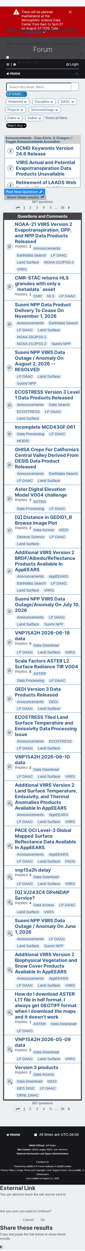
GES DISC (26, 1088)
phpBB (29, 1166)
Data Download (46, 645)
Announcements (46, 248)
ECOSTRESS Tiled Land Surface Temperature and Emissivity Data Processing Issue (46, 725)
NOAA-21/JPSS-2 (59, 262)
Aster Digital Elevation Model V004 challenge (41, 492)
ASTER (39, 502)
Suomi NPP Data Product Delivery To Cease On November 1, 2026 (43, 310)
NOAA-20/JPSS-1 (31, 337)
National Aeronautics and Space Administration (42, 1153)
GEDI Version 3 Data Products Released (38, 692)
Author (33, 118)
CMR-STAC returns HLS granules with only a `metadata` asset (42, 283)
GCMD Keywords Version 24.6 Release (44, 151)
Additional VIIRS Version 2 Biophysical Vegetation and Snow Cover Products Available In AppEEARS (46, 963)
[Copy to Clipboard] (1, 1247)
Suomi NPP (61, 344)
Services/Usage (43, 110)
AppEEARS (58, 576)
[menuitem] (72, 64)
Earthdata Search (31, 255)
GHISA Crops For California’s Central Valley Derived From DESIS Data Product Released (47, 458)
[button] (18, 207)
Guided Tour (30, 62)
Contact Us (42, 1162)
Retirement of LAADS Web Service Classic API (46, 185)
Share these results (23, 197)
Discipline (42, 101)
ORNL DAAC (27, 1095)
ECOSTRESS (28, 412)
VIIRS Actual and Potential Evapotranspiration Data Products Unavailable (45, 168)
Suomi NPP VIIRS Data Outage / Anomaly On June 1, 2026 (45, 926)
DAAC (66, 101)
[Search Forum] (76, 85)
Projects (13, 110)
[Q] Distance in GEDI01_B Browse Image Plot (43, 520)
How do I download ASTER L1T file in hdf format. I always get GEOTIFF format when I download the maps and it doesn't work (46, 1005)
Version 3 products (36, 1067)
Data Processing (30, 434)
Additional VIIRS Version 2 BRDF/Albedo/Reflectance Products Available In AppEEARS (45, 561)
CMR (37, 296)
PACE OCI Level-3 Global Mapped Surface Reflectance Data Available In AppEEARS (45, 838)
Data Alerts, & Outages (52, 138)
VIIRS (22, 269)
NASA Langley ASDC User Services (50, 1149)
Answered (16, 101)
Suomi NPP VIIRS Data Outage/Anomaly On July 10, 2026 (47, 604)
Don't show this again (20, 57)
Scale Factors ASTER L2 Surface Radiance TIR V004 (46, 663)
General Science (30, 537)
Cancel (28, 1220)
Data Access (43, 530)
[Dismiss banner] (70, 12)
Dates (12, 118)
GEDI (63, 530)
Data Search (59, 405)
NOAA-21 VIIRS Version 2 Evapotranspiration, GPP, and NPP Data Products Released (43, 232)
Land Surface (28, 262)
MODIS (23, 441)
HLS (50, 296)
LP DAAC (59, 255)
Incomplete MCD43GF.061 (45, 427)
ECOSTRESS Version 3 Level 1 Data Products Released (47, 395)
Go (43, 1220)
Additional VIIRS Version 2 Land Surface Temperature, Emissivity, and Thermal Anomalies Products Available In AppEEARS (46, 796)
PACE (70, 861)
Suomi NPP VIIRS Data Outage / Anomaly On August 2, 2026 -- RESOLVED (40, 360)
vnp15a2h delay (33, 870)
